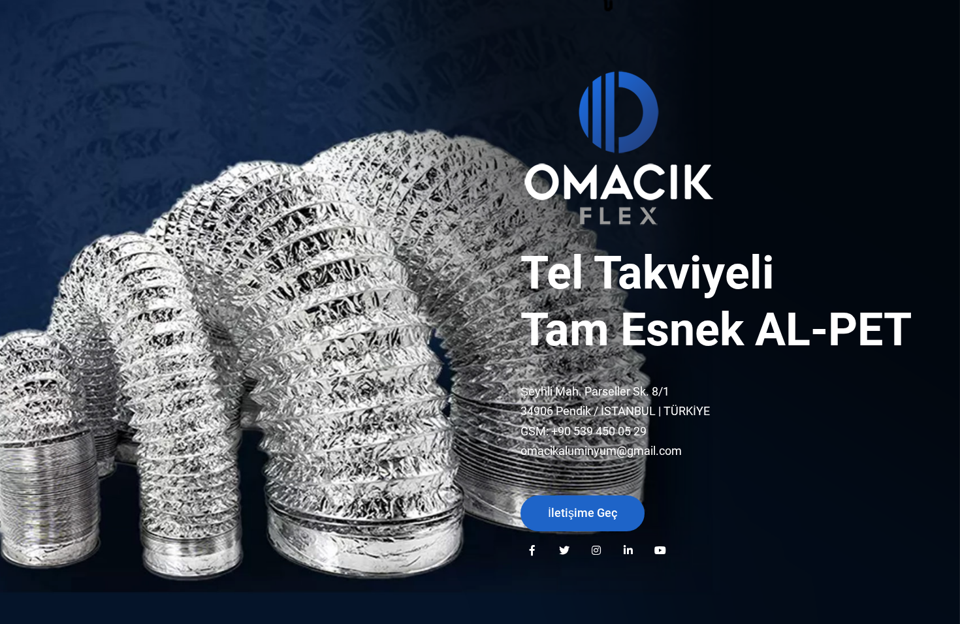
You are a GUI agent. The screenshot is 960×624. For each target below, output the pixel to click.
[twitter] (563, 549)
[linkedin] (627, 549)
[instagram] (595, 549)
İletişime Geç (582, 513)
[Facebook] (531, 549)
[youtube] (659, 549)
